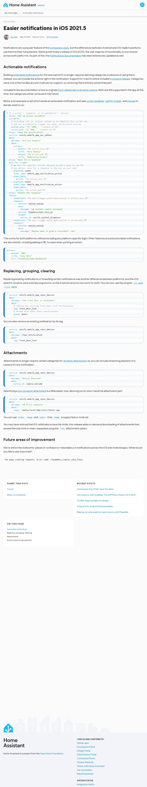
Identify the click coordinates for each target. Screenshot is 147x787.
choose (131, 100)
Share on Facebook (16, 494)
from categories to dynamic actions (77, 89)
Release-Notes (38, 37)
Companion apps (59, 47)
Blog (13, 21)
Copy (139, 113)
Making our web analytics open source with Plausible (102, 512)
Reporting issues (85, 773)
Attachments (12, 536)
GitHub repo (83, 743)
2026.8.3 (41, 5)
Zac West (14, 37)
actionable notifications (26, 74)
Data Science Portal (86, 754)
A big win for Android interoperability (95, 506)
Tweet (10, 489)
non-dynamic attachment (32, 390)
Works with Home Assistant (91, 766)
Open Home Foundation (51, 753)
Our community (84, 770)
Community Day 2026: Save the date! (95, 489)
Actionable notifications (17, 529)
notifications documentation (66, 55)
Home (6, 21)
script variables (95, 100)
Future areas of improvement (19, 540)
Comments (53, 37)
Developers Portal (86, 747)
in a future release (120, 78)
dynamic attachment (75, 360)
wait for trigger (113, 100)
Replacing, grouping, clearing (19, 533)
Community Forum (86, 758)
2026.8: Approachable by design (93, 500)
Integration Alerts (85, 784)
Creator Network (85, 762)
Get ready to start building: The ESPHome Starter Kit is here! (106, 494)
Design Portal (83, 750)
